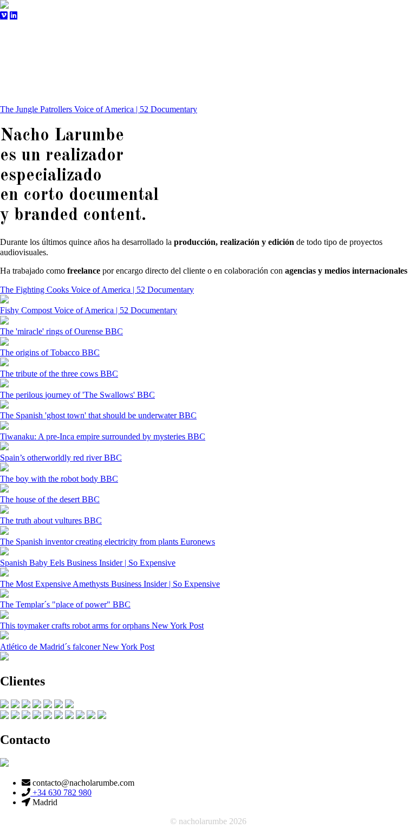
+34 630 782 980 (61, 792)
